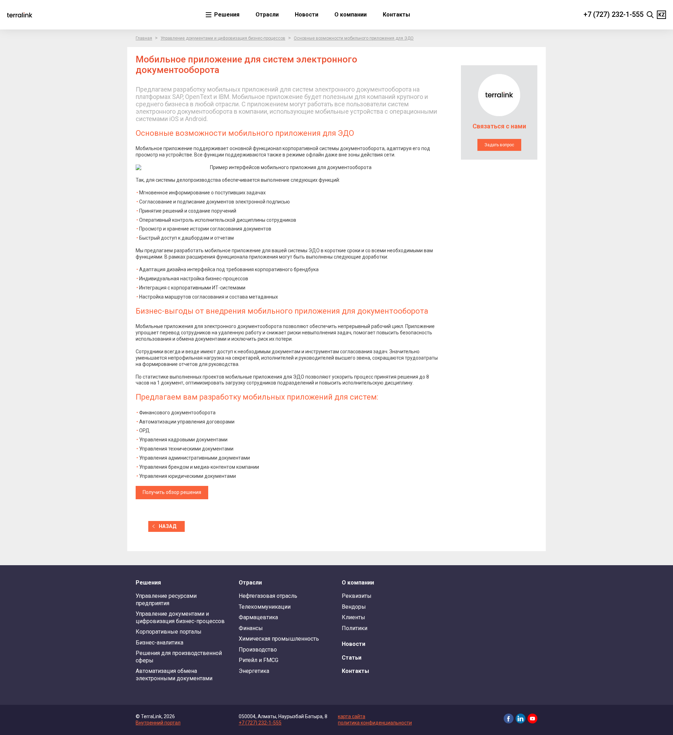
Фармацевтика (258, 617)
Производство (258, 649)
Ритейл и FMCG (258, 660)
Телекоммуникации (265, 606)
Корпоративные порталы (169, 631)
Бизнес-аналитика (159, 642)
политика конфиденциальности (375, 723)
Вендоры (354, 606)
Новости (306, 14)
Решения (226, 14)
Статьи (351, 657)
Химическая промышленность (279, 638)
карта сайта (351, 716)
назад (167, 526)
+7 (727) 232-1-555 (614, 14)
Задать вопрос (499, 144)
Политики (354, 628)
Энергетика (254, 671)
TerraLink (19, 15)
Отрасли (267, 14)
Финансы (251, 628)
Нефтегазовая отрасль (268, 596)
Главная (144, 38)
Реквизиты (357, 596)
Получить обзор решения (172, 492)
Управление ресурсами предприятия (166, 599)
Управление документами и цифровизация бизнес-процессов (223, 38)
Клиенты (353, 617)
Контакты (396, 14)
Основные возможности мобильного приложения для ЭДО (354, 38)
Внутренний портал (158, 723)
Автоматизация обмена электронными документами (174, 674)
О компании (350, 14)
